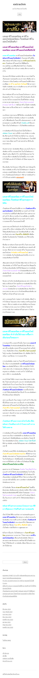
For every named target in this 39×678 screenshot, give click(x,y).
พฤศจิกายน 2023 (8, 620)
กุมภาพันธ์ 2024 (7, 612)
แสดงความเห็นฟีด (8, 658)
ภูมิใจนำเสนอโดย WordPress (11, 674)
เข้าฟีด (5, 656)
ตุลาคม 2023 (6, 622)
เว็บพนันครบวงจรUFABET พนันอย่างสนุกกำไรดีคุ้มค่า (19, 591)
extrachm (19, 4)
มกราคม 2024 (7, 614)
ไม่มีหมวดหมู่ (7, 640)
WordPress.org (7, 661)
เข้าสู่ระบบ (6, 653)
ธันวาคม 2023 (7, 617)
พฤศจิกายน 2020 (8, 627)
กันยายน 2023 (7, 625)
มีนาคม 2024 (7, 609)
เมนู (20, 14)
